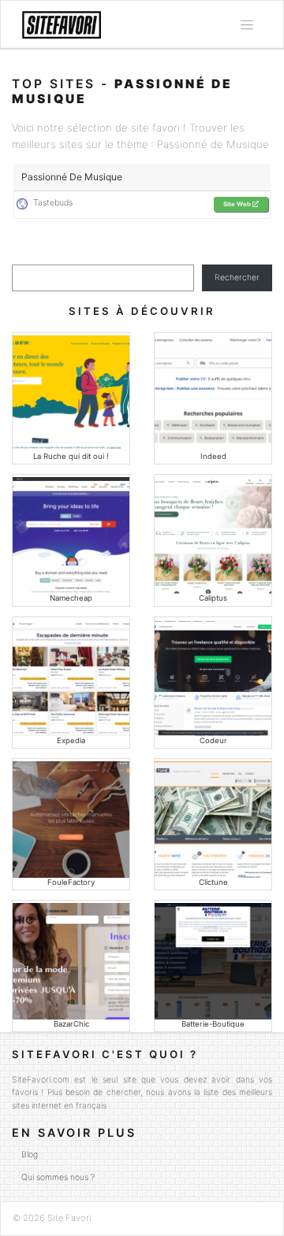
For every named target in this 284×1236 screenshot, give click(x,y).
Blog (29, 1154)
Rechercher (237, 277)
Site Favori (69, 1217)
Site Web (237, 204)
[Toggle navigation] (247, 25)
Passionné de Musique (71, 177)
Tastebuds (50, 203)
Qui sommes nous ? (58, 1177)
